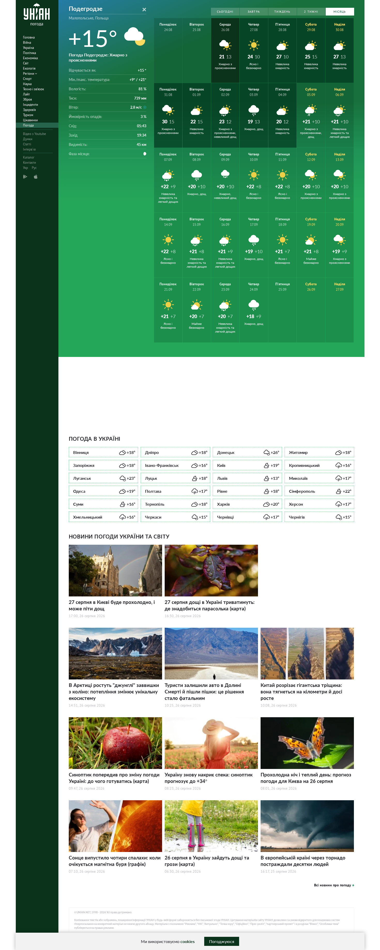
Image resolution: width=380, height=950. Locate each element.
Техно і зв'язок (33, 89)
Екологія (29, 68)
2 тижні (311, 11)
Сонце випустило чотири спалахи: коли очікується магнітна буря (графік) (115, 861)
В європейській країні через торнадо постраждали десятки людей (303, 861)
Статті (27, 144)
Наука (27, 84)
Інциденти (30, 104)
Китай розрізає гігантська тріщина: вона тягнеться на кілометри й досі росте (301, 691)
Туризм (28, 115)
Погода (28, 125)
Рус (34, 168)
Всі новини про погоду (332, 885)
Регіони (29, 73)
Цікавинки (30, 120)
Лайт (26, 94)
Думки (27, 139)
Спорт (27, 79)
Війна (27, 42)
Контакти (29, 162)
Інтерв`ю (29, 149)
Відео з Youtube (34, 134)
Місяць (339, 11)
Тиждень (282, 11)
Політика (29, 53)
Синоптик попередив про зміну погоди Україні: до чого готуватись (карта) (114, 778)
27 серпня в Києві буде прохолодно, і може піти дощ (112, 605)
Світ (25, 63)
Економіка (30, 58)
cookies (187, 941)
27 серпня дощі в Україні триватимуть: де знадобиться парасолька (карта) (210, 605)
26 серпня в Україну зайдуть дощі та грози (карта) (207, 861)
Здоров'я (29, 110)
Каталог (28, 157)
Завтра (254, 11)
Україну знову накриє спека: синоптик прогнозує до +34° (209, 778)
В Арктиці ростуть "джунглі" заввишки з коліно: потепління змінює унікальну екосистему (114, 691)
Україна (28, 48)
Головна (29, 37)
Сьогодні (225, 11)
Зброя (27, 99)
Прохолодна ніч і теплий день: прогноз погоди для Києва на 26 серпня (306, 778)
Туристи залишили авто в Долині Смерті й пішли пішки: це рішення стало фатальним (204, 691)
